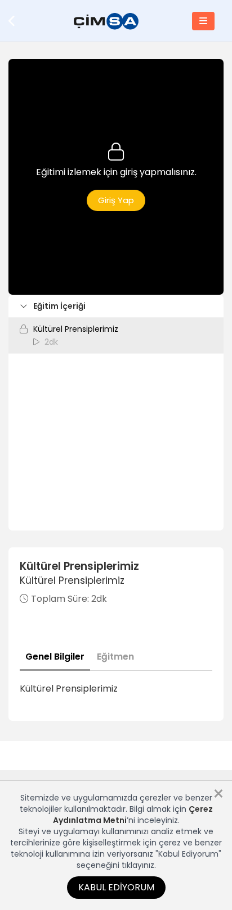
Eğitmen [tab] (115, 656)
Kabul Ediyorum (116, 887)
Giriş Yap (116, 200)
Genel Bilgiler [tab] (54, 656)
